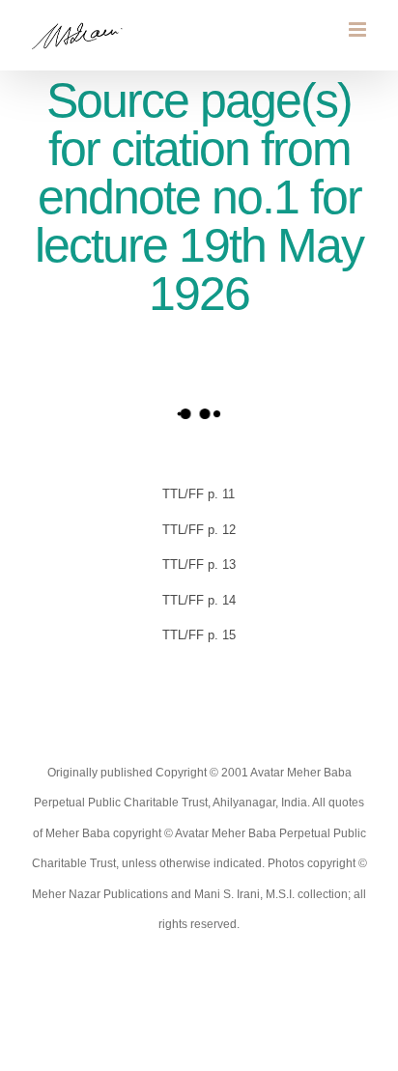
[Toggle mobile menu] (359, 29)
